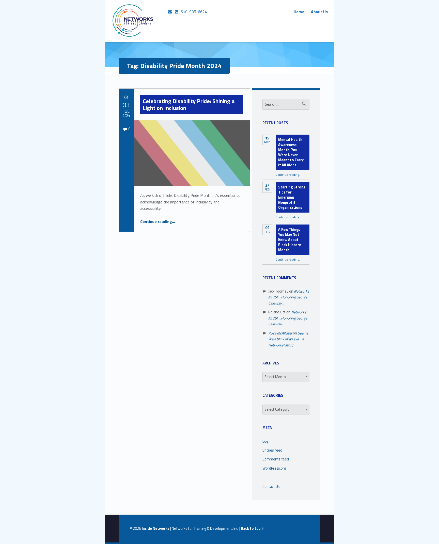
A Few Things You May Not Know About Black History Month (289, 240)
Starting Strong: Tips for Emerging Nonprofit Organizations (292, 197)
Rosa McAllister (280, 333)
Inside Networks (155, 528)
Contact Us (271, 486)
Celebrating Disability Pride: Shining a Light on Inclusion (189, 104)
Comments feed (275, 459)
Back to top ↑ (252, 528)
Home (299, 12)
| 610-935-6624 (189, 12)
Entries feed (272, 450)
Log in (267, 441)
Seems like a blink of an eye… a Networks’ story (288, 339)
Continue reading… (157, 221)
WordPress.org (274, 468)
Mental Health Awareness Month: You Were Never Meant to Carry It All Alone (291, 152)
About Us (319, 12)
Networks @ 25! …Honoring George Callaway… (288, 297)
